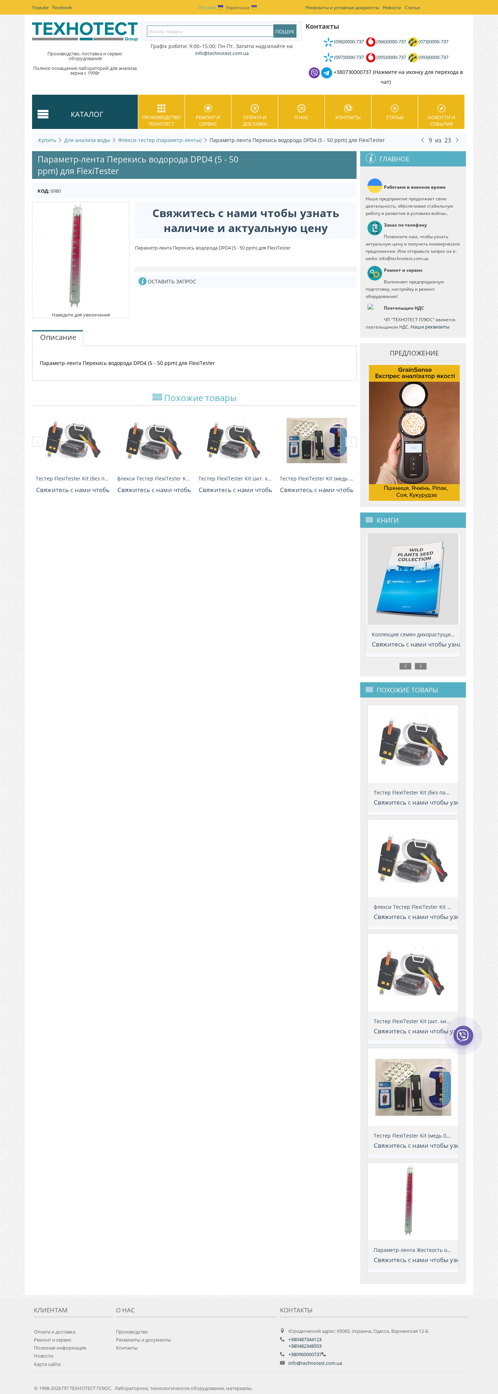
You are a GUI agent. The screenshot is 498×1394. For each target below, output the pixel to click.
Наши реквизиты (430, 326)
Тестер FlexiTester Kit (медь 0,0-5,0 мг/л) (317, 478)
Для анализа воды (87, 140)
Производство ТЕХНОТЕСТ (161, 120)
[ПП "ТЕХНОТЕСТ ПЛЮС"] (85, 34)
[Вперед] (457, 140)
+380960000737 (305, 1354)
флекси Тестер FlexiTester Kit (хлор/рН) (154, 478)
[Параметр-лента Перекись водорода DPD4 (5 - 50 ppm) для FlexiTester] (80, 256)
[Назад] (422, 140)
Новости (43, 1355)
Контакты (348, 117)
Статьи (395, 117)
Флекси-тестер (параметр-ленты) (160, 140)
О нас (301, 117)
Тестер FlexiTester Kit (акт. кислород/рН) (235, 478)
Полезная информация (60, 1347)
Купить (47, 140)
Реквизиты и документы (143, 1339)
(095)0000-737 (391, 57)
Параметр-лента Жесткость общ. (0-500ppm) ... (432, 1249)
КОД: (44, 191)
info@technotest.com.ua (315, 1363)
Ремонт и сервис (208, 120)
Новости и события (441, 120)
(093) (433, 57)
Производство (132, 1331)
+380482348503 (305, 1346)
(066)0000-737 (391, 41)
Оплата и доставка (255, 120)
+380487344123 (305, 1339)
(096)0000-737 (349, 41)
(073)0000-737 (433, 41)
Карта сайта (47, 1364)
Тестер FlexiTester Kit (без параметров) (73, 478)
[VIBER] (463, 1040)
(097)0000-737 (349, 57)
